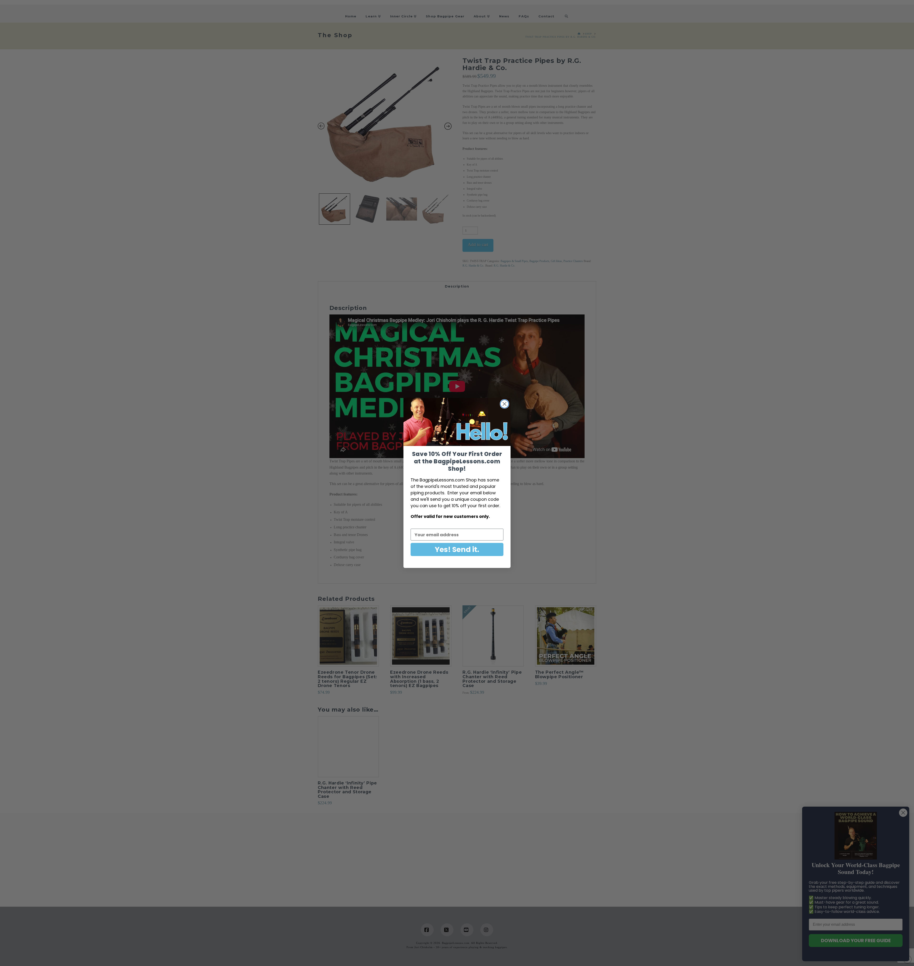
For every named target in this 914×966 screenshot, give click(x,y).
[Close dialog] (504, 404)
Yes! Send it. (457, 549)
